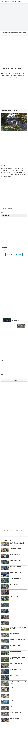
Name (2, 374)
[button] (25, 208)
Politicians (4, 247)
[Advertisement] (14, 17)
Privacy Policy (14, 727)
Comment (3, 360)
